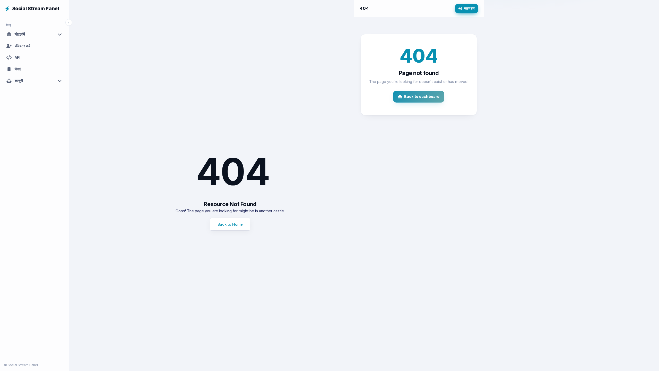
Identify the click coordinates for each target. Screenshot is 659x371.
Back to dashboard (421, 96)
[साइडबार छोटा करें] (68, 22)
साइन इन (469, 8)
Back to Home (230, 224)
